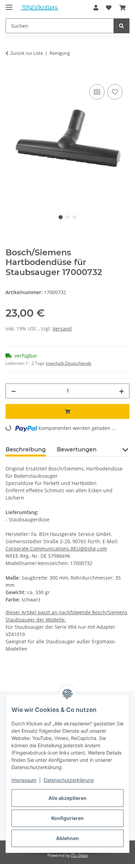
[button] (96, 8)
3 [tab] (74, 217)
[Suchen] (121, 25)
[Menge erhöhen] (121, 391)
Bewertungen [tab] (77, 449)
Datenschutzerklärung (69, 780)
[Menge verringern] (13, 391)
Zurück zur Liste (26, 53)
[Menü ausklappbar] (9, 4)
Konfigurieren (67, 818)
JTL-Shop (79, 855)
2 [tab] (67, 217)
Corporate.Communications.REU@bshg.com (56, 548)
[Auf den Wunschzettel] (115, 91)
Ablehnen (67, 838)
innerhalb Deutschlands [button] (68, 363)
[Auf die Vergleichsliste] (97, 91)
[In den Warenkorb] (11, 75)
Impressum (23, 780)
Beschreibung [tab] (26, 449)
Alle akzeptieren (67, 798)
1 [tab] (60, 217)
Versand (62, 328)
